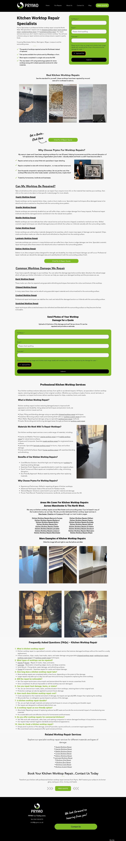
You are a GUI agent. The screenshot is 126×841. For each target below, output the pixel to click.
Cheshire (50, 514)
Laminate (21, 665)
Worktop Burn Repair (63, 762)
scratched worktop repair (48, 32)
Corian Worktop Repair (64, 753)
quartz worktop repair (50, 441)
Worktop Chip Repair (63, 760)
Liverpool (60, 514)
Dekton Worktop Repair (63, 756)
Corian (20, 669)
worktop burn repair (65, 419)
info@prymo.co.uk (37, 822)
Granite (20, 663)
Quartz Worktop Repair (64, 747)
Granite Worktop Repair (63, 749)
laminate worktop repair (41, 446)
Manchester (42, 514)
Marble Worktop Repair (63, 751)
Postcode (74, 36)
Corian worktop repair (50, 450)
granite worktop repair (48, 437)
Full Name (75, 19)
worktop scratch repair (72, 417)
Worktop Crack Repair (63, 764)
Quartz (27, 663)
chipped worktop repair (49, 30)
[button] (58, 5)
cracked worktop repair (29, 32)
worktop (67, 463)
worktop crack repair (78, 421)
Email (73, 28)
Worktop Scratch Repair (63, 767)
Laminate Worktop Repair (63, 758)
